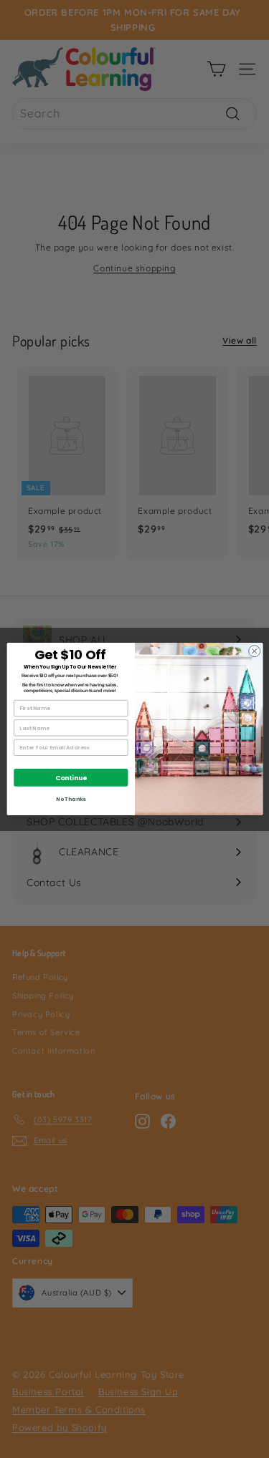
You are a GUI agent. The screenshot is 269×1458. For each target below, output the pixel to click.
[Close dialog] (254, 651)
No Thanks (70, 799)
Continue (70, 777)
